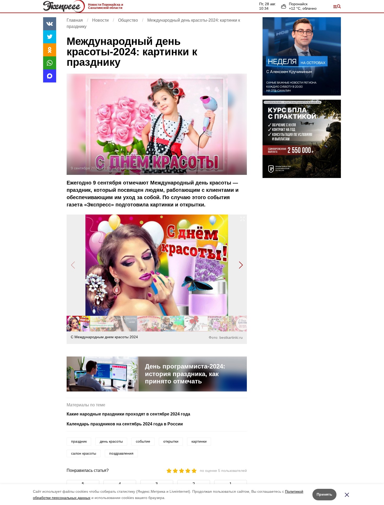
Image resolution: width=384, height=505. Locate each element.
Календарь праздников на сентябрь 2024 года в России (125, 424)
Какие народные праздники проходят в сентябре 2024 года (128, 414)
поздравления (121, 453)
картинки (199, 441)
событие (143, 441)
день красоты (111, 441)
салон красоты (83, 453)
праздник (79, 441)
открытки (170, 441)
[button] (240, 265)
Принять (324, 494)
